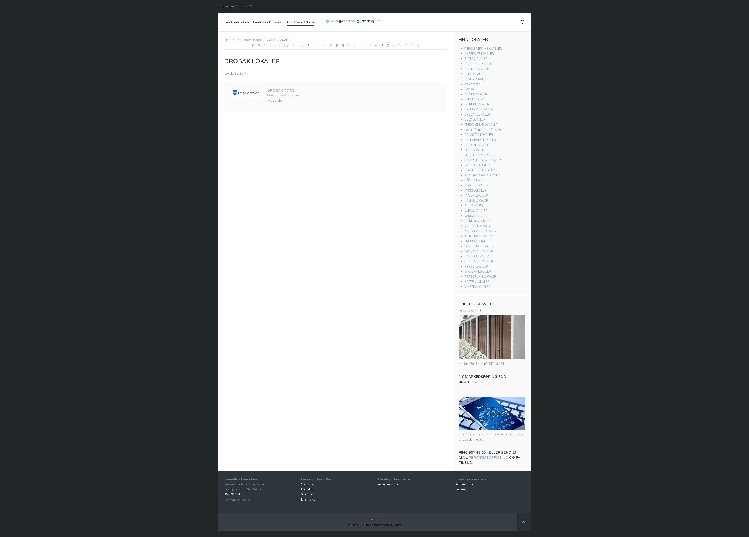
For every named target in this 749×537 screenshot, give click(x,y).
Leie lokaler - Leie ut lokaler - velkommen (252, 22)
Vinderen (461, 489)
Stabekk (306, 494)
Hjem (227, 40)
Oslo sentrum (464, 484)
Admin (375, 519)
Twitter (333, 21)
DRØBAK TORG (281, 90)
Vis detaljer (275, 100)
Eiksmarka (308, 499)
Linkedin (364, 21)
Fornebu (306, 489)
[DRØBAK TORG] (245, 93)
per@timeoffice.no (488, 457)
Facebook (349, 21)
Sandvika (307, 484)
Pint (377, 21)
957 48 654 (232, 494)
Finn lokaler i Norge (300, 22)
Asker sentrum (388, 484)
